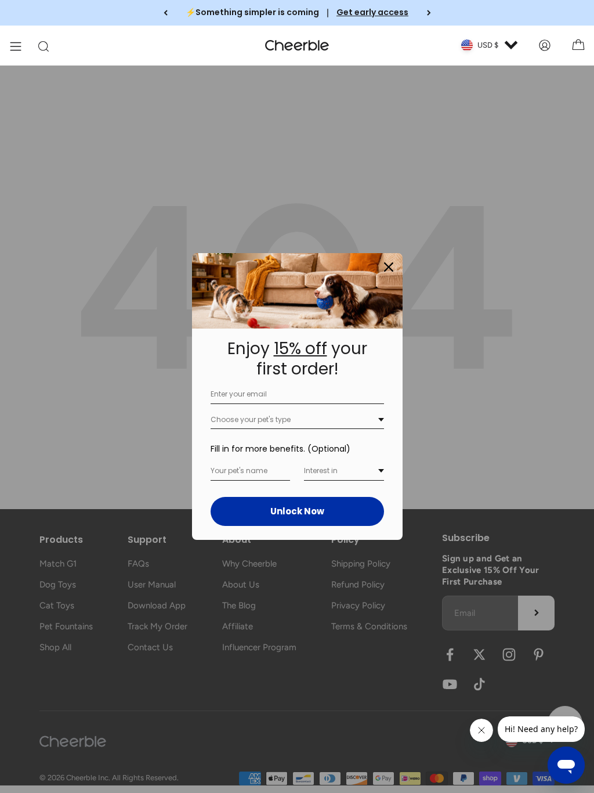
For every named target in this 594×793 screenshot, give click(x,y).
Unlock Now (297, 511)
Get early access (372, 12)
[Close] (389, 267)
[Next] (429, 13)
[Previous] (166, 13)
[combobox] (297, 420)
